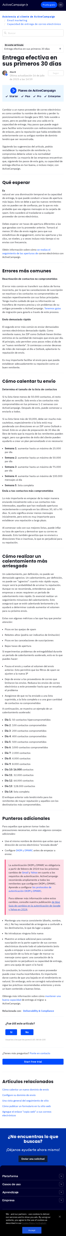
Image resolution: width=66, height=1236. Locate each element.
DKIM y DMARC (24, 850)
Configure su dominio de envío (19, 1095)
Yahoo (34, 872)
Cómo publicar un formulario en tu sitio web (26, 1106)
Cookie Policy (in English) (34, 1223)
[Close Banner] (60, 1216)
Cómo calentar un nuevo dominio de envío (25, 1089)
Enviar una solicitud (33, 1158)
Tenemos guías (52, 308)
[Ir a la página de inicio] (15, 5)
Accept (31, 1230)
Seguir (56, 73)
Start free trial (33, 1061)
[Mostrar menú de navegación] (61, 5)
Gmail (25, 872)
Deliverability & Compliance (38, 1010)
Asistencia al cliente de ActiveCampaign (28, 16)
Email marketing (17, 20)
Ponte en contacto (40, 1053)
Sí (11, 1032)
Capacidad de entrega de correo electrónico (34, 24)
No (27, 1032)
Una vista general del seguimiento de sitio (25, 1100)
